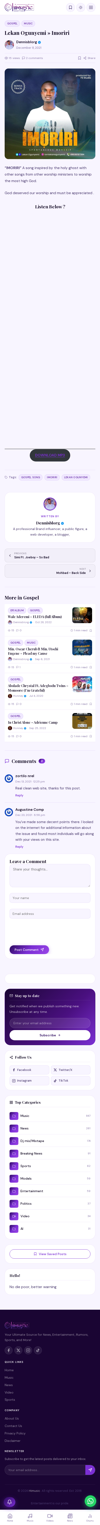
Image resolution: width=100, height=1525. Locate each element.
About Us (12, 1418)
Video (9, 1392)
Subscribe (48, 1035)
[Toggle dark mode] (80, 7)
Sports (10, 1399)
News (9, 1385)
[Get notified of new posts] (9, 1502)
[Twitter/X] (18, 1350)
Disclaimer (12, 1441)
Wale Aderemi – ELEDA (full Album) (35, 616)
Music (28, 23)
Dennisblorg (48, 522)
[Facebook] (9, 1350)
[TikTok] (38, 1350)
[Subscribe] (90, 1470)
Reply (19, 795)
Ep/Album (17, 610)
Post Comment (27, 950)
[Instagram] (28, 1350)
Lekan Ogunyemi (76, 477)
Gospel (12, 23)
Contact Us (13, 1426)
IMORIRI (52, 477)
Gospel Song (30, 477)
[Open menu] (91, 7)
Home (9, 1370)
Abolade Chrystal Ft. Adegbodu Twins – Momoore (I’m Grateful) (38, 687)
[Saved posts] (70, 7)
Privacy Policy (15, 1433)
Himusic (34, 1491)
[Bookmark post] (79, 58)
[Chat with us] (90, 1501)
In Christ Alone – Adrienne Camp (33, 722)
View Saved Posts (53, 1254)
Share (91, 58)
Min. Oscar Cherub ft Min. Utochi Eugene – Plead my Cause (33, 651)
